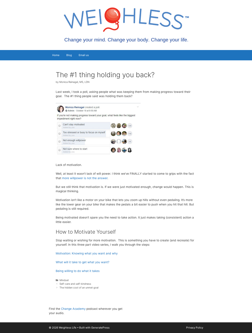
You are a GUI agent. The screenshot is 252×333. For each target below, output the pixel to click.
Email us (84, 55)
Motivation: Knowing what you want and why (87, 253)
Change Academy (73, 308)
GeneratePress (100, 327)
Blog (69, 55)
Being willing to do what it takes (78, 271)
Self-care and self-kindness (75, 283)
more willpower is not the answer (84, 178)
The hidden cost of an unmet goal (78, 287)
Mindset (64, 280)
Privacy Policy (194, 327)
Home (55, 55)
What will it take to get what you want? (82, 262)
